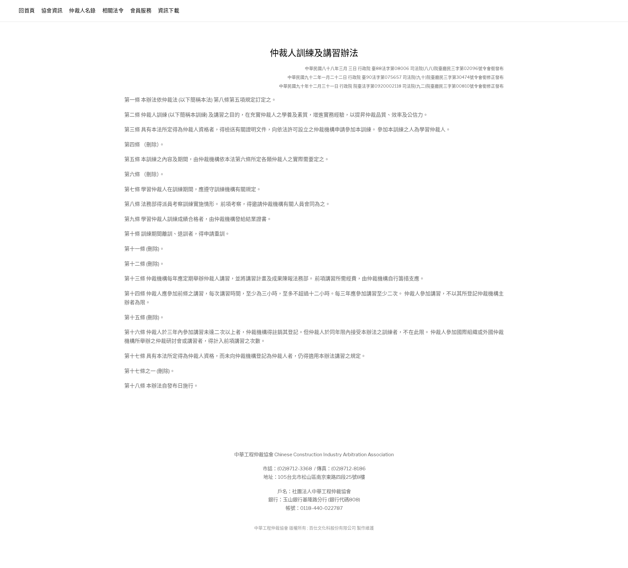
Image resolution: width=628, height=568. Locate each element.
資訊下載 (168, 11)
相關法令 (113, 11)
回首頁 (27, 11)
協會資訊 (51, 11)
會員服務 (140, 11)
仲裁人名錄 (82, 11)
